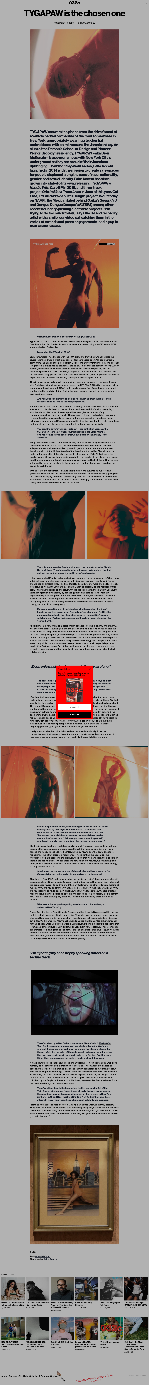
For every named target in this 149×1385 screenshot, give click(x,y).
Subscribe (74, 715)
